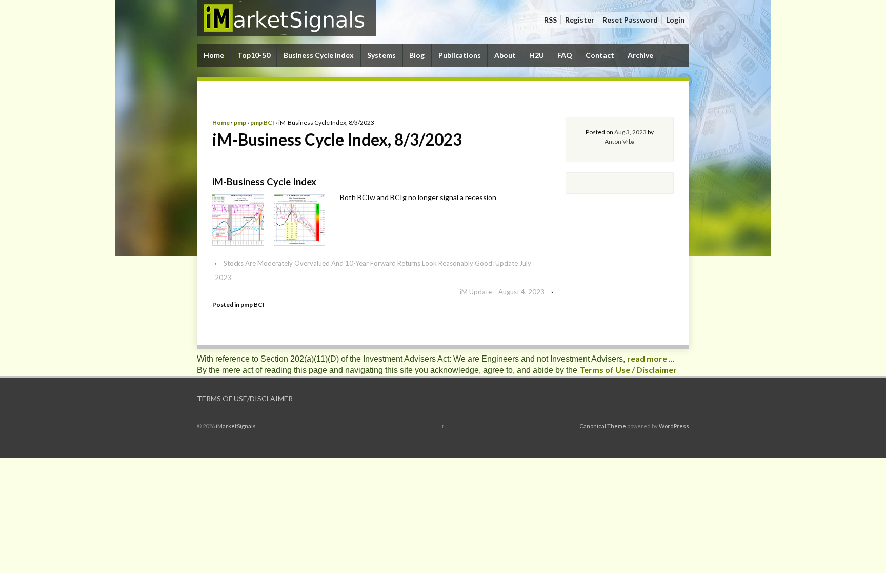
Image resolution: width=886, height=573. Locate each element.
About (505, 55)
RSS (550, 19)
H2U (536, 55)
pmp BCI (262, 122)
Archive (640, 55)
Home (214, 55)
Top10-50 (253, 55)
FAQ (564, 55)
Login (675, 19)
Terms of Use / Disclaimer (628, 369)
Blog (417, 55)
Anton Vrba (620, 141)
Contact (600, 55)
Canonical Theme (602, 426)
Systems (381, 55)
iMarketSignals (235, 426)
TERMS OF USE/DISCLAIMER (245, 398)
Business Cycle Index (319, 55)
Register (579, 19)
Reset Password (630, 19)
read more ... (651, 358)
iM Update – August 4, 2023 (502, 292)
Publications (459, 55)
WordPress (674, 426)
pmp (240, 122)
